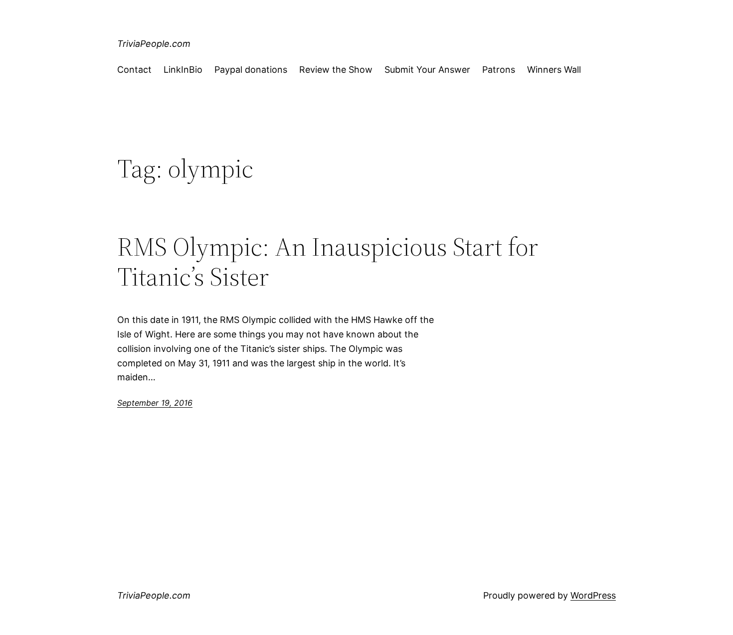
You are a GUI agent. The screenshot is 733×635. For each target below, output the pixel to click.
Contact (134, 69)
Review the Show (335, 69)
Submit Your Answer (427, 69)
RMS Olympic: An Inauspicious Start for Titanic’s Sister (327, 262)
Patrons (498, 69)
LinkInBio (183, 69)
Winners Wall (554, 69)
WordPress (593, 595)
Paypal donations (250, 69)
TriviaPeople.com (153, 43)
